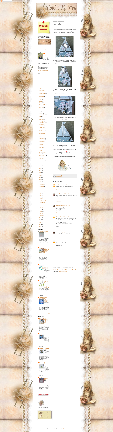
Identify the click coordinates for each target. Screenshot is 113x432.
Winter (45, 349)
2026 (40, 165)
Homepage (65, 269)
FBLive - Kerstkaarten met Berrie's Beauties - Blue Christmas (46, 251)
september (42, 189)
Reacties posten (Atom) (63, 271)
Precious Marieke (42, 138)
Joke (57, 184)
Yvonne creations (42, 160)
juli (41, 193)
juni (41, 195)
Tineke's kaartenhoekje (43, 334)
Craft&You (41, 95)
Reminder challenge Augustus (46, 267)
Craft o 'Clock (41, 91)
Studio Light (41, 150)
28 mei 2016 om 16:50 (65, 205)
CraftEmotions (41, 96)
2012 (40, 222)
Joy (39, 111)
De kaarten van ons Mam (44, 348)
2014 (40, 219)
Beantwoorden (58, 189)
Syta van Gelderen (42, 152)
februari (41, 213)
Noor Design (41, 130)
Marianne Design (42, 124)
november (42, 186)
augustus (41, 191)
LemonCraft (41, 119)
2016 (40, 183)
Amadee (41, 198)
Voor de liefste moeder (44, 204)
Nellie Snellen (41, 128)
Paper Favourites (42, 133)
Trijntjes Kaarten (42, 377)
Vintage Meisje (42, 202)
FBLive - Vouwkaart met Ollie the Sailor (46, 321)
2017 (40, 181)
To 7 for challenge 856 (46, 233)
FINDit (40, 106)
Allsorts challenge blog (43, 231)
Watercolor (41, 158)
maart (41, 211)
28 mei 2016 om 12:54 (66, 193)
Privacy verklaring (42, 49)
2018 (40, 179)
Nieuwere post (55, 269)
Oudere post (74, 269)
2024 (40, 168)
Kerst (40, 116)
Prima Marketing (42, 139)
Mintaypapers (41, 125)
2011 (40, 224)
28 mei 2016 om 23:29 (64, 216)
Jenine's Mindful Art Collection (42, 109)
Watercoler (41, 157)
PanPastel (40, 132)
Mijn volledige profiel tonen (43, 70)
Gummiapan (41, 107)
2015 (40, 217)
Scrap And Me (41, 141)
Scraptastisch (58, 193)
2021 (40, 174)
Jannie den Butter (59, 241)
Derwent (40, 101)
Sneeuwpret (46, 335)
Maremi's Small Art (42, 122)
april (41, 209)
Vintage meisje (42, 205)
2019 (40, 177)
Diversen (40, 102)
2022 (40, 172)
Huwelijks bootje (43, 200)
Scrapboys (40, 142)
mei (41, 197)
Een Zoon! (42, 207)
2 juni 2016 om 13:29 (67, 240)
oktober (41, 188)
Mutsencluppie (41, 127)
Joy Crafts (40, 113)
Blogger (64, 428)
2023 (40, 170)
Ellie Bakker (58, 205)
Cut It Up (41, 280)
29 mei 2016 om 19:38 (70, 232)
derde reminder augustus (46, 300)
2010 (40, 226)
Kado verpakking (59, 176)
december (42, 184)
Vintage (40, 153)
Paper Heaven (41, 135)
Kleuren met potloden (43, 265)
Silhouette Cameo (42, 146)
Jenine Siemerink (42, 318)
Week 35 (46, 363)
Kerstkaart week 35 (46, 379)
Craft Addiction (42, 90)
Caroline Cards (42, 362)
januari (41, 215)
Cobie (46, 54)
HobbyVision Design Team (44, 247)
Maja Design (41, 121)
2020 (40, 175)
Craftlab (40, 99)
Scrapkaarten (41, 144)
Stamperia (40, 149)
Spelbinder (41, 147)
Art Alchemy (41, 88)
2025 (40, 166)
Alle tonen (48, 313)
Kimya (40, 118)
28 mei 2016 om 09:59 (62, 184)
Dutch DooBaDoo (42, 104)
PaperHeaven (41, 136)
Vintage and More (42, 155)
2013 (40, 221)
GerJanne (58, 216)
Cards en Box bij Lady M (61, 232)
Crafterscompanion (42, 98)
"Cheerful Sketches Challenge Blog (43, 298)
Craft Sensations (42, 93)
